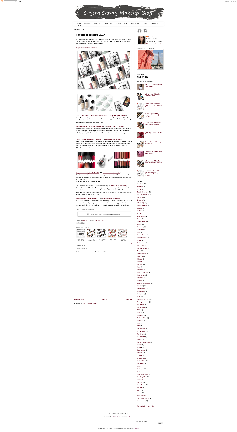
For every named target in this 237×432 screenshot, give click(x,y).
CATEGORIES (107, 23)
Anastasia (140, 184)
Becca (139, 189)
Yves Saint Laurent (143, 398)
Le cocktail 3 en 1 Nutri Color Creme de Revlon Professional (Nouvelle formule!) (153, 173)
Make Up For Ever (142, 299)
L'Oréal (139, 280)
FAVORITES (135, 23)
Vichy (139, 390)
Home (104, 299)
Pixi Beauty (140, 334)
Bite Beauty (140, 203)
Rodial (139, 347)
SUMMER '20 (154, 23)
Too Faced (140, 382)
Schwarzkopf (141, 350)
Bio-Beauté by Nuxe (143, 194)
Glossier (139, 259)
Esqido (139, 240)
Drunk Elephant (142, 237)
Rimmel (139, 345)
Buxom (139, 213)
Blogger (136, 428)
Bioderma (140, 197)
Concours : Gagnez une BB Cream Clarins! (153, 133)
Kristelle (151, 37)
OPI (138, 326)
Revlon (139, 339)
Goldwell (139, 261)
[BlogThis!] (78, 223)
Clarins (139, 224)
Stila (138, 371)
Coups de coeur (99, 220)
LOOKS (126, 23)
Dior (138, 232)
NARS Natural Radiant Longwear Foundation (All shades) (152, 114)
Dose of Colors (141, 235)
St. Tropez (140, 369)
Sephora (139, 352)
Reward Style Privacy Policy (145, 406)
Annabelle (140, 186)
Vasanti (139, 387)
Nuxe (138, 323)
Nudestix (140, 320)
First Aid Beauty (142, 248)
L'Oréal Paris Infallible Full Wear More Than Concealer (153, 161)
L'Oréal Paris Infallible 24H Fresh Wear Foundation (153, 123)
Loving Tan (140, 294)
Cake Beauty (141, 216)
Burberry (139, 211)
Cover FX (140, 229)
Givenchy (140, 256)
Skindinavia (140, 363)
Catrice (139, 219)
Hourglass (140, 269)
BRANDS (97, 23)
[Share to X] (80, 223)
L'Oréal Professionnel (143, 283)
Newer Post (79, 299)
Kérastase (140, 277)
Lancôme (140, 286)
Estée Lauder (141, 243)
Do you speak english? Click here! (86, 48)
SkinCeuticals (141, 361)
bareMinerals (141, 401)
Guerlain (139, 264)
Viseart (139, 393)
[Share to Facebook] (82, 223)
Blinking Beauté (142, 205)
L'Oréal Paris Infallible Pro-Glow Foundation (153, 94)
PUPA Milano (141, 331)
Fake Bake (140, 245)
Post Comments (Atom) (90, 303)
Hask (138, 267)
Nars (138, 312)
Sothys (139, 366)
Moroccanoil (141, 307)
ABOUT (79, 23)
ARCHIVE (118, 23)
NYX (138, 310)
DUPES (144, 23)
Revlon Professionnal (143, 342)
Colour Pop (140, 227)
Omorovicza (141, 328)
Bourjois (139, 208)
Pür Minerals (141, 336)
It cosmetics (141, 275)
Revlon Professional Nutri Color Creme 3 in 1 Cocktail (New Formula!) (153, 105)
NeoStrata (140, 315)
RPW (131, 243)
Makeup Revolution (143, 302)
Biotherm (140, 200)
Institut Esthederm (142, 272)
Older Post (129, 299)
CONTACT (87, 23)
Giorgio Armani (141, 253)
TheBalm (140, 379)
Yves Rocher (141, 395)
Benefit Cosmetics (142, 192)
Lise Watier (140, 291)
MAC (138, 296)
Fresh (139, 251)
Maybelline (140, 304)
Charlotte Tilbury (142, 221)
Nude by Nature (142, 318)
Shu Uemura (141, 358)
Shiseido (139, 355)
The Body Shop (142, 377)
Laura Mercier (141, 288)
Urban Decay (141, 385)
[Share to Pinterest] (84, 223)
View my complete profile (154, 44)
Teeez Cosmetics (142, 374)
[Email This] (77, 223)
